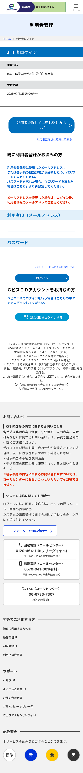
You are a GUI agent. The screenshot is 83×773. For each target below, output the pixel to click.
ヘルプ (7, 680)
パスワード (17, 242)
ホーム (7, 38)
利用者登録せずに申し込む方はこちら (41, 125)
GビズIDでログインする (46, 317)
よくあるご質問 (12, 689)
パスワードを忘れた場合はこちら (55, 267)
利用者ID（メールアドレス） (35, 215)
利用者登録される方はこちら (54, 139)
